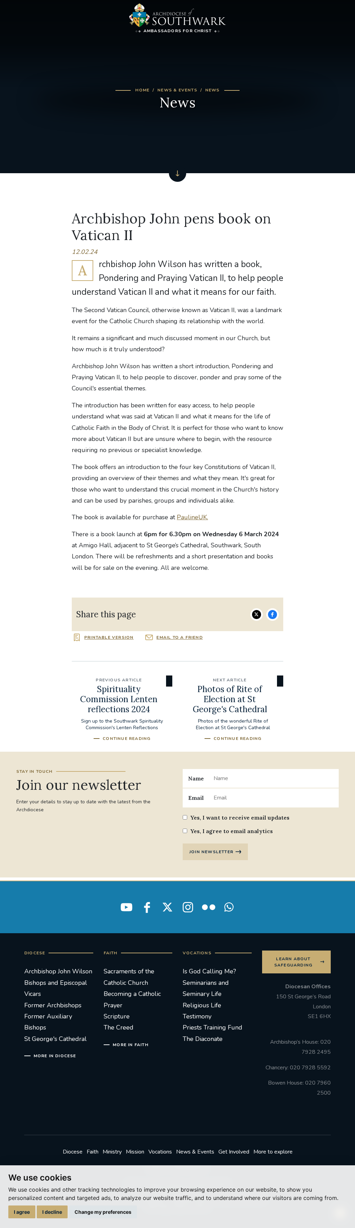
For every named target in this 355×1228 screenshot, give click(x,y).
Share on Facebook (272, 614)
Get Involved (233, 1152)
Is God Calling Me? (209, 971)
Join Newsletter (211, 852)
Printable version (108, 637)
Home (142, 90)
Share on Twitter (256, 614)
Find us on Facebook (147, 907)
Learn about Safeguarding (293, 962)
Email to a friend (179, 637)
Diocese (73, 1152)
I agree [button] (22, 1212)
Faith (92, 1152)
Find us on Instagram (188, 907)
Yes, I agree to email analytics (231, 831)
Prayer (113, 1005)
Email (196, 797)
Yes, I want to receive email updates (239, 817)
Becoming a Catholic (132, 994)
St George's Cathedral (55, 1039)
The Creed (118, 1027)
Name (196, 778)
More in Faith (130, 1045)
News (212, 90)
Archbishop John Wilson (58, 971)
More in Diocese (55, 1056)
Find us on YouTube (126, 907)
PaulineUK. (192, 517)
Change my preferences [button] (103, 1212)
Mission (135, 1152)
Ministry (112, 1152)
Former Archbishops (52, 1005)
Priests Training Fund (212, 1027)
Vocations (160, 1152)
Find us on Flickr (208, 907)
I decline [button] (52, 1212)
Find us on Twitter (167, 907)
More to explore (273, 1152)
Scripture (117, 1016)
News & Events (177, 90)
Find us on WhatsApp (228, 907)
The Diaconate (203, 1039)
